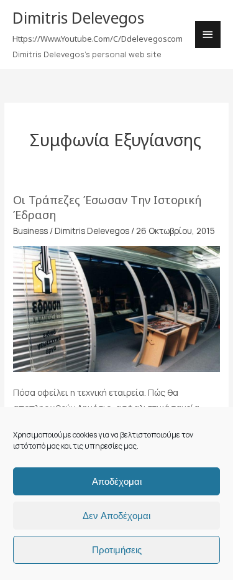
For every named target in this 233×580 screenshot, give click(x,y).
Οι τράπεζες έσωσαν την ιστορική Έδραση (107, 207)
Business (30, 230)
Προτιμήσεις (117, 549)
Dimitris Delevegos (78, 17)
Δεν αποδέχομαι (116, 515)
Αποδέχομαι (117, 481)
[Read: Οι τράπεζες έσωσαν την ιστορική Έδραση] (116, 308)
